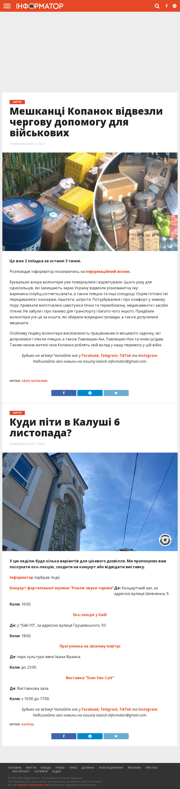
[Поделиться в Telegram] (90, 735)
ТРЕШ (73, 767)
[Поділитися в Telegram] (90, 391)
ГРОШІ (60, 767)
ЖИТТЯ (31, 767)
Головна (14, 767)
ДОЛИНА (88, 767)
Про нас (152, 767)
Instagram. (148, 355)
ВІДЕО (56, 771)
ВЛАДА (46, 767)
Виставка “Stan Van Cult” (90, 677)
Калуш (28, 724)
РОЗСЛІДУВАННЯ (111, 767)
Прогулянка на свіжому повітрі (90, 646)
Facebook (90, 355)
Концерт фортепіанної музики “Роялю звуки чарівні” (62, 588)
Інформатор (21, 577)
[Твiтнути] (116, 391)
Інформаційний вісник (107, 271)
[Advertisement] (90, 54)
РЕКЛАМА (134, 767)
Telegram (109, 355)
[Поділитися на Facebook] (63, 391)
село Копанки (34, 381)
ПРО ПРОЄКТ (21, 771)
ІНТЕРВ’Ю (41, 771)
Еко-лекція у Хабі (90, 614)
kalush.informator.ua (33, 784)
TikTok (125, 355)
